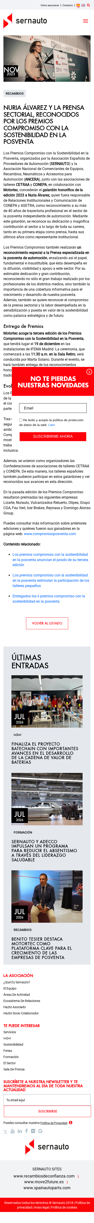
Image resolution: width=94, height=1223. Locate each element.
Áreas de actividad (16, 994)
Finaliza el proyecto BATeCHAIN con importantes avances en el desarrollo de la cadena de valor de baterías (44, 753)
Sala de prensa (14, 1069)
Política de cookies (64, 1207)
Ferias (7, 1051)
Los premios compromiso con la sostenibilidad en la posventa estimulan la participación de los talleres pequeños (51, 580)
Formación (11, 1057)
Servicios (9, 1032)
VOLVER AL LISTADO (47, 623)
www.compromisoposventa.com (49, 534)
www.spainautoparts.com (47, 1187)
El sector (9, 1063)
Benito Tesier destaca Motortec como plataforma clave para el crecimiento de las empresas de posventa (41, 948)
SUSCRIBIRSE (47, 1111)
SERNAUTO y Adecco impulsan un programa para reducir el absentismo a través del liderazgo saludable (44, 851)
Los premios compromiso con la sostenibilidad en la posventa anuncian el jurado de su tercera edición (50, 559)
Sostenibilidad (13, 1044)
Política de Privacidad (53, 1123)
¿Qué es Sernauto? (16, 982)
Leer (51, 425)
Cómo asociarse (50, 5)
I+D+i (7, 1038)
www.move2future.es (44, 1181)
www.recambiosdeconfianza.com (44, 1176)
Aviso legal (41, 1207)
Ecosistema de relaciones (21, 1001)
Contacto (68, 5)
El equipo (9, 988)
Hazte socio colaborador (21, 1013)
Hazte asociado (14, 1007)
